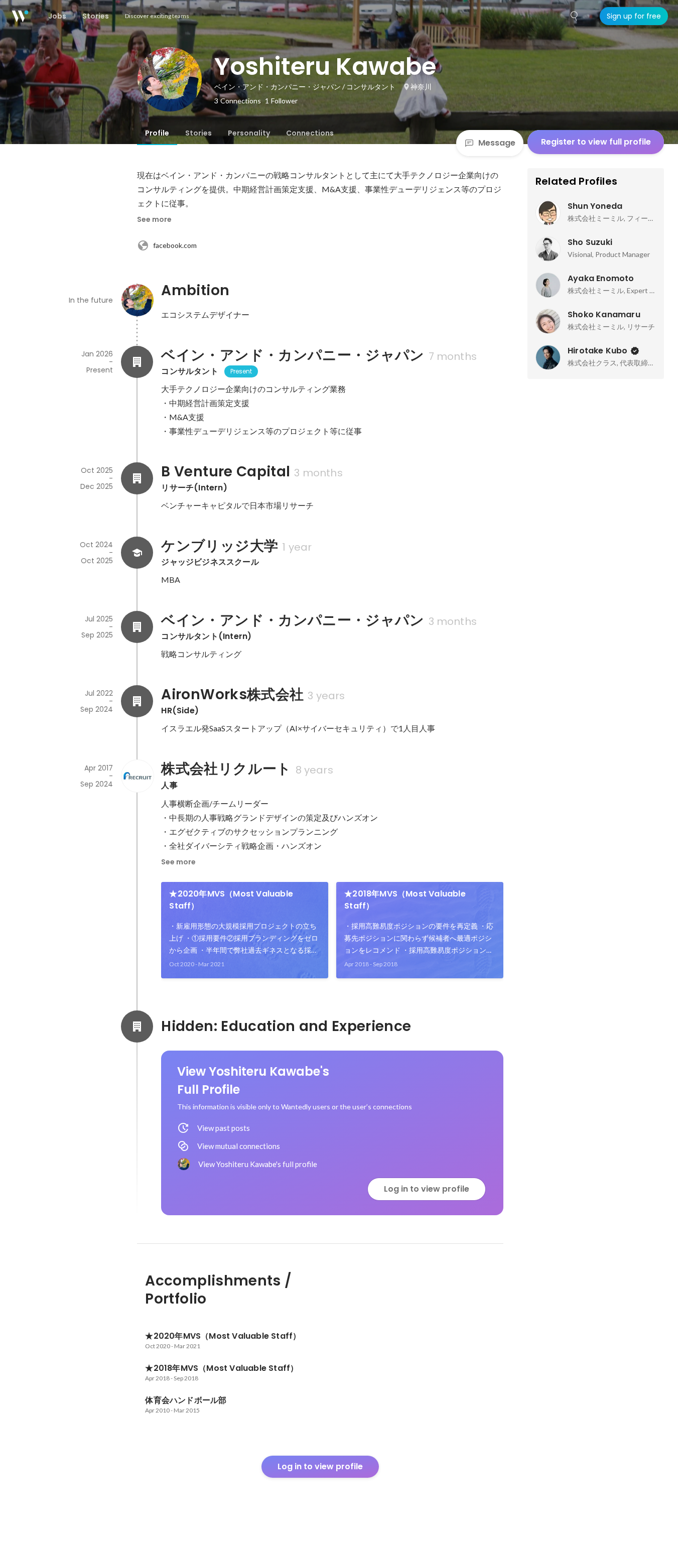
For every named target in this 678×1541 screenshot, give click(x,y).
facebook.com (175, 245)
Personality (249, 133)
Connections (310, 133)
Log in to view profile (426, 1189)
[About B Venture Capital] (137, 478)
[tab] (157, 133)
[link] (244, 930)
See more (154, 219)
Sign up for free (634, 16)
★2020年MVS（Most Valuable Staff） (231, 900)
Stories (198, 133)
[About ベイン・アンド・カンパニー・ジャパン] (137, 362)
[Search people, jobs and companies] (575, 16)
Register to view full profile (596, 142)
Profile (157, 133)
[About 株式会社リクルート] (137, 776)
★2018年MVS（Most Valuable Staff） (405, 900)
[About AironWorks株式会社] (137, 701)
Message (496, 143)
